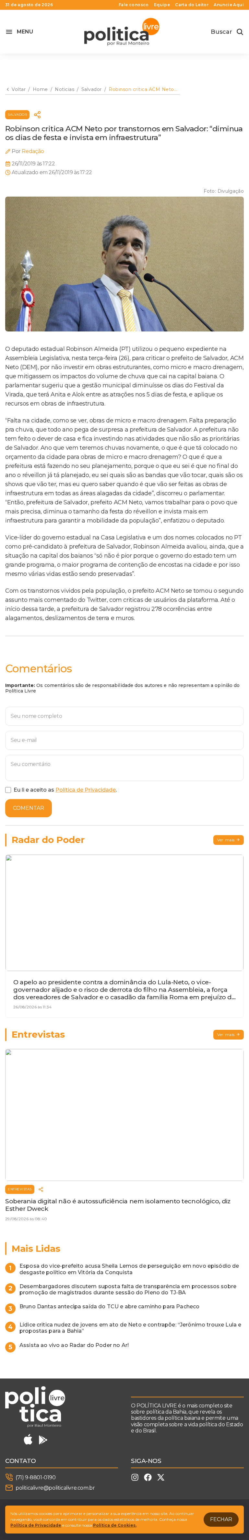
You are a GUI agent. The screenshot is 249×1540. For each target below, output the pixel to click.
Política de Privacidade (85, 790)
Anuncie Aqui (229, 5)
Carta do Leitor (191, 5)
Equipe (162, 5)
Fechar (221, 1519)
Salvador (17, 114)
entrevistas (20, 1189)
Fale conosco (134, 5)
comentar (28, 808)
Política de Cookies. (114, 1525)
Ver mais (226, 839)
